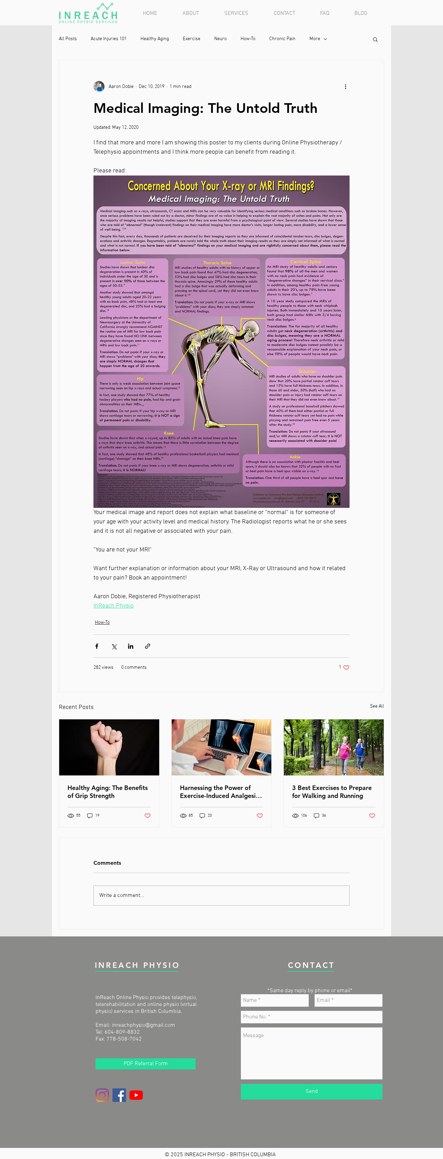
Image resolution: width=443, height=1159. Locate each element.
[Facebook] (119, 1095)
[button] (244, 13)
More (314, 39)
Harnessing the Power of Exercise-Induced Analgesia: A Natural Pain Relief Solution (220, 792)
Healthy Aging (155, 39)
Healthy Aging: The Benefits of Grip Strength (107, 792)
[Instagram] (102, 1095)
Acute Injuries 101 (109, 39)
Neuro (220, 39)
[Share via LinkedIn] (130, 646)
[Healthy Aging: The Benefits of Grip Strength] (109, 747)
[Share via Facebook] (96, 646)
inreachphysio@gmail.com (143, 1025)
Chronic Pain (282, 39)
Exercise (191, 39)
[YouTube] (136, 1095)
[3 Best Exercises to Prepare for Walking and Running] (334, 747)
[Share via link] (147, 646)
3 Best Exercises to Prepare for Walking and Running (332, 792)
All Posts (68, 39)
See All (377, 706)
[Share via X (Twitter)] (113, 646)
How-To (248, 39)
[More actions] (345, 86)
